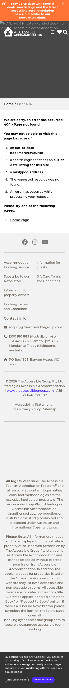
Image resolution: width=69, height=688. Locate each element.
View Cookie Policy (16, 680)
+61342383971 (20, 341)
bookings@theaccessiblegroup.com (32, 620)
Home (9, 104)
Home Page (19, 220)
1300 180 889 (19, 336)
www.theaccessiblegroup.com (30, 391)
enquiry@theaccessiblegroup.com (35, 327)
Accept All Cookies (43, 679)
